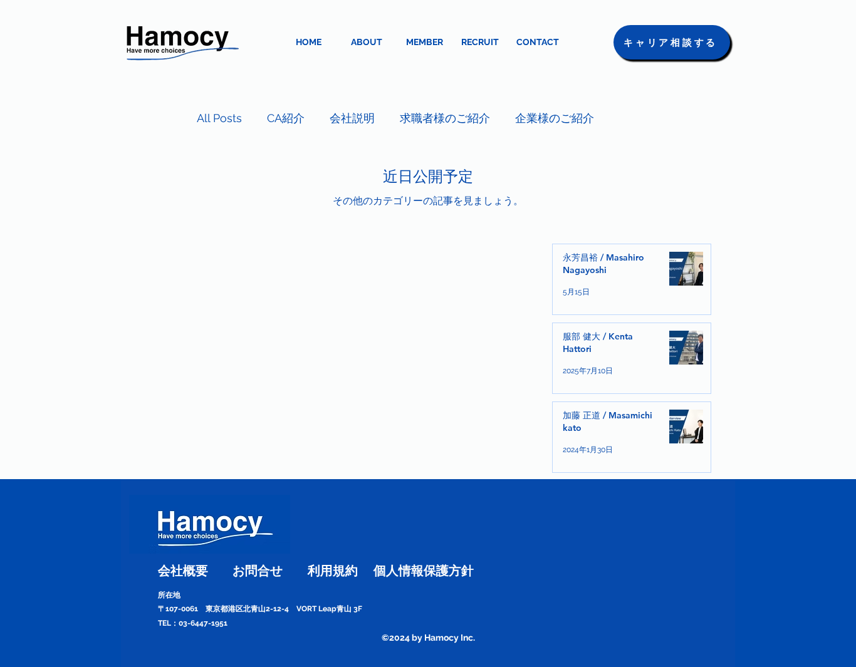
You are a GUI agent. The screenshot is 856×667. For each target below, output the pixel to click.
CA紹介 (286, 118)
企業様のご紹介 (554, 118)
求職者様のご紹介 (445, 118)
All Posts (219, 118)
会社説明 (352, 118)
